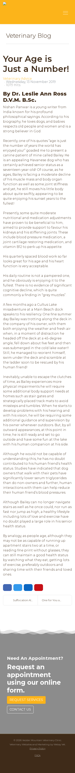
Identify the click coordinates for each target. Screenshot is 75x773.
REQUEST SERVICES (26, 700)
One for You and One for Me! (57, 600)
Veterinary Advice (17, 78)
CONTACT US (20, 709)
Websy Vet (59, 744)
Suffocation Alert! (24, 600)
